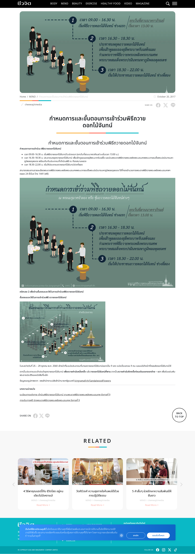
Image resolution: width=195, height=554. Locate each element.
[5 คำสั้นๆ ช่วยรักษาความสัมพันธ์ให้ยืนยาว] (151, 484)
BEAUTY (77, 4)
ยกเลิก (135, 535)
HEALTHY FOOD (110, 4)
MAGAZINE (142, 4)
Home (23, 96)
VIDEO (128, 4)
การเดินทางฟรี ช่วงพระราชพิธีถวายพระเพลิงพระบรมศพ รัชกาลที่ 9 (50, 400)
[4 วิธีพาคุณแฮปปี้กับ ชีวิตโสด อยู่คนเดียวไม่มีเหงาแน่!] (43, 484)
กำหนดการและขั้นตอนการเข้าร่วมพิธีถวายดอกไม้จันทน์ (63, 96)
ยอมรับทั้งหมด (158, 535)
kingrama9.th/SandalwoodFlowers (92, 381)
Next (181, 484)
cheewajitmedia (33, 104)
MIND (64, 4)
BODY (53, 4)
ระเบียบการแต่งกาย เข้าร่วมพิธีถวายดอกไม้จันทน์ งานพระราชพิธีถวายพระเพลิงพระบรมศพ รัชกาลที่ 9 (65, 394)
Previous (13, 484)
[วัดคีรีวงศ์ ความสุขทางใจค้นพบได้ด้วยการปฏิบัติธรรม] (97, 484)
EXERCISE (91, 4)
